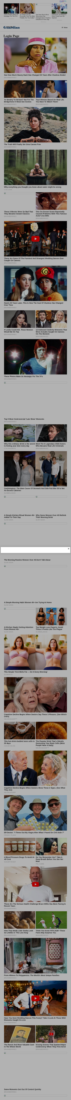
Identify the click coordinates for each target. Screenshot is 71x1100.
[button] (35, 550)
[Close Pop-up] (68, 548)
